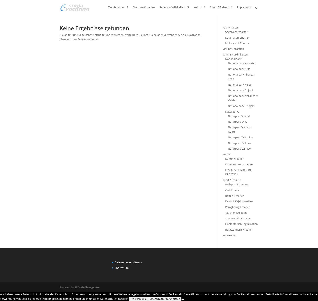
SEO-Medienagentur (87, 287)
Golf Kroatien (233, 190)
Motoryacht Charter (237, 43)
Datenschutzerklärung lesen (164, 298)
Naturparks (232, 111)
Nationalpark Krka (239, 69)
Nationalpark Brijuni (240, 90)
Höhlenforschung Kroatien (241, 224)
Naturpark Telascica (240, 137)
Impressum (244, 7)
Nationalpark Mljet (239, 84)
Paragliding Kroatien (237, 207)
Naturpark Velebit (239, 116)
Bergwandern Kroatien (239, 229)
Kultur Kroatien (234, 158)
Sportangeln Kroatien (238, 218)
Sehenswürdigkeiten (172, 7)
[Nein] (182, 299)
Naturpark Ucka (237, 121)
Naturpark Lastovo (239, 148)
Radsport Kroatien (236, 184)
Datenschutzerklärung (128, 262)
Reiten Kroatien (234, 196)
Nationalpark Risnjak (241, 106)
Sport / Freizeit (219, 7)
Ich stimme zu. (138, 298)
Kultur (198, 7)
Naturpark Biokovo (239, 143)
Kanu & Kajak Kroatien (239, 201)
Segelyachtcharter (236, 32)
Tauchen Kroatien (236, 212)
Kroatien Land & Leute (239, 164)
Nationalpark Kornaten (242, 63)
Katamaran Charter (237, 37)
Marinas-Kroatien (144, 7)
